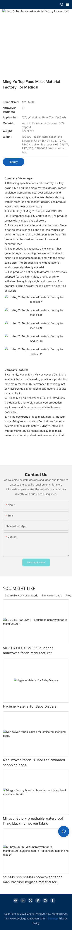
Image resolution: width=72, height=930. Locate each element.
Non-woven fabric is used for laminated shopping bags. (34, 762)
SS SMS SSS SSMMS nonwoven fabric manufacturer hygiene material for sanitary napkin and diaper (32, 880)
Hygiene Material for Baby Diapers (29, 706)
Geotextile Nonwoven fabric (21, 595)
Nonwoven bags (52, 595)
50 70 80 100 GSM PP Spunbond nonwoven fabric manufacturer (28, 650)
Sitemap (52, 918)
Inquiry (13, 161)
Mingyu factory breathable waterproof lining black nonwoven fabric (33, 820)
